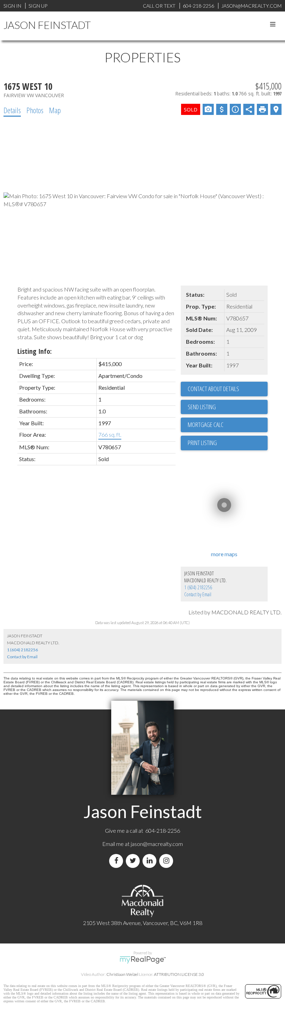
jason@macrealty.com (157, 843)
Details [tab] (12, 110)
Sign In (12, 6)
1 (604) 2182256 (198, 587)
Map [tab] (55, 110)
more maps (224, 554)
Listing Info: (34, 351)
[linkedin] (150, 860)
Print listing (202, 442)
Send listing (202, 407)
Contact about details (213, 388)
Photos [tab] (34, 110)
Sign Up (37, 6)
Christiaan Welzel (122, 974)
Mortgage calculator (228, 424)
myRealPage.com (142, 960)
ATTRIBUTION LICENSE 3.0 (179, 974)
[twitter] (134, 860)
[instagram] (167, 860)
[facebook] (117, 860)
